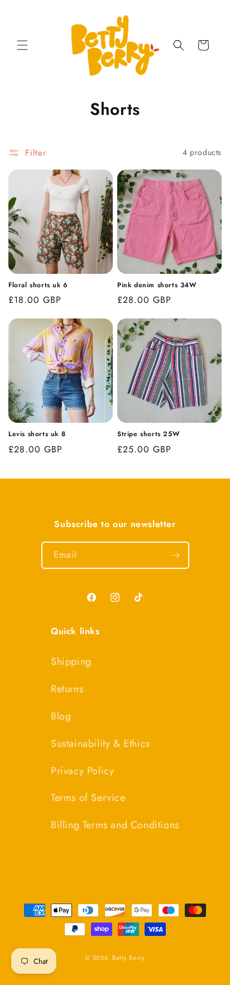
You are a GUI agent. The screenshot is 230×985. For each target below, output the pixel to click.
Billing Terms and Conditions (115, 825)
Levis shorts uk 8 (36, 434)
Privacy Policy (82, 771)
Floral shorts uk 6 (38, 285)
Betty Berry (128, 957)
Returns (67, 689)
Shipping (71, 661)
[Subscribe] (176, 555)
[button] (22, 45)
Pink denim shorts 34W (157, 285)
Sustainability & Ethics (100, 743)
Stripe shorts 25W (148, 434)
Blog (61, 716)
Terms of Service (88, 797)
